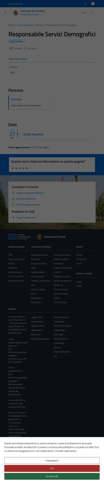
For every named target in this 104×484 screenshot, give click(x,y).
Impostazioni (52, 460)
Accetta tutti (52, 476)
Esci (52, 468)
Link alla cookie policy (65, 451)
